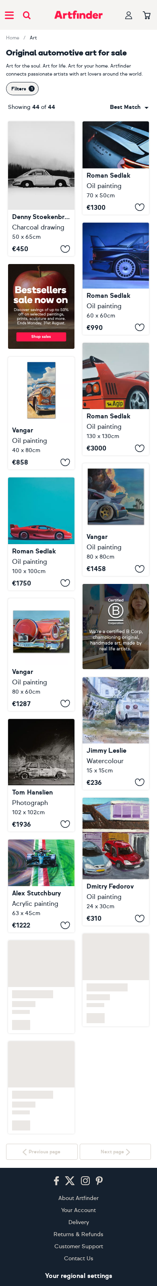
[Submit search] (27, 15)
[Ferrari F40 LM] (116, 399)
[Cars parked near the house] (116, 904)
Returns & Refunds (78, 1234)
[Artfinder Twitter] (70, 1181)
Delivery (78, 1222)
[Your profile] (128, 15)
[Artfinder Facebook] (56, 1181)
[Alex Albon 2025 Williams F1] (41, 886)
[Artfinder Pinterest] (99, 1181)
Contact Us (78, 1258)
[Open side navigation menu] (9, 15)
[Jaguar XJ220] (41, 533)
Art (33, 38)
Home (12, 38)
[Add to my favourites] (65, 249)
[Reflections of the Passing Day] (41, 413)
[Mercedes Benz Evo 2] (116, 279)
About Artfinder (78, 1198)
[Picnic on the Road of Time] (41, 654)
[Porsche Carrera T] (116, 168)
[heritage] (41, 188)
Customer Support (78, 1246)
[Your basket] (146, 15)
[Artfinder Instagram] (85, 1181)
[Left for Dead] (116, 733)
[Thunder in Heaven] (116, 519)
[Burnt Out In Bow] (41, 775)
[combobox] (129, 107)
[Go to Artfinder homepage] (78, 15)
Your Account (78, 1210)
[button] (129, 107)
